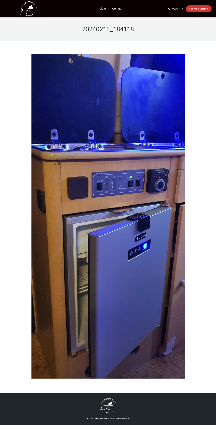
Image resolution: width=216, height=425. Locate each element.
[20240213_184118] (108, 216)
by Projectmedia (103, 418)
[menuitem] (102, 8)
